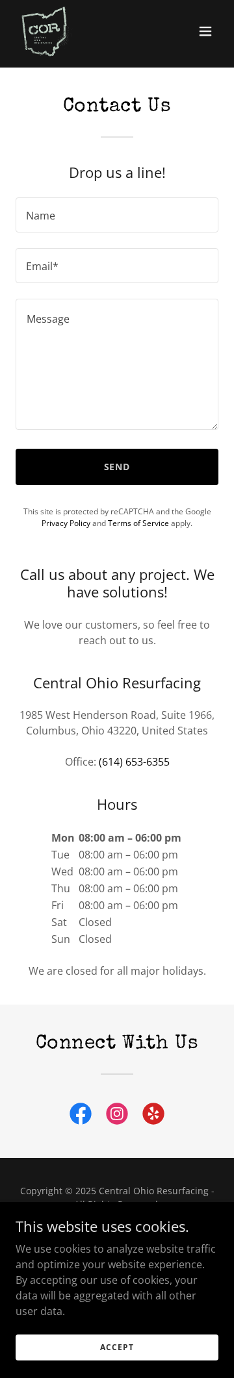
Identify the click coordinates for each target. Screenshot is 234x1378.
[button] (205, 31)
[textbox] (117, 214)
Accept (116, 1347)
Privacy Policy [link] (66, 523)
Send (117, 466)
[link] (47, 31)
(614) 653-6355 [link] (134, 762)
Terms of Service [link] (138, 523)
